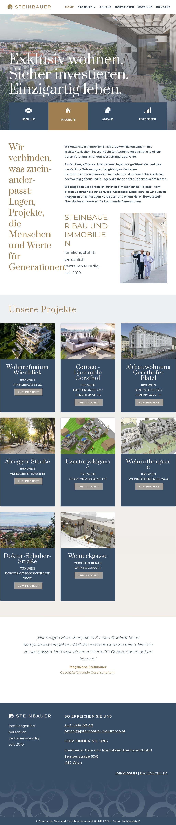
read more (28, 392)
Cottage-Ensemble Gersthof (88, 372)
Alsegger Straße (27, 461)
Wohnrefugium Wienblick (27, 369)
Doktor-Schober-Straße (27, 558)
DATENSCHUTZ (153, 773)
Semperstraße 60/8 (81, 756)
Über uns (145, 7)
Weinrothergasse (148, 464)
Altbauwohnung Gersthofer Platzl (148, 372)
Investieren (124, 7)
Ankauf (106, 7)
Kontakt (163, 7)
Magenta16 (133, 821)
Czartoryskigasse (87, 464)
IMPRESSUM (126, 773)
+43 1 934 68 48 (78, 725)
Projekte (85, 7)
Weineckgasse (88, 556)
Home (69, 7)
